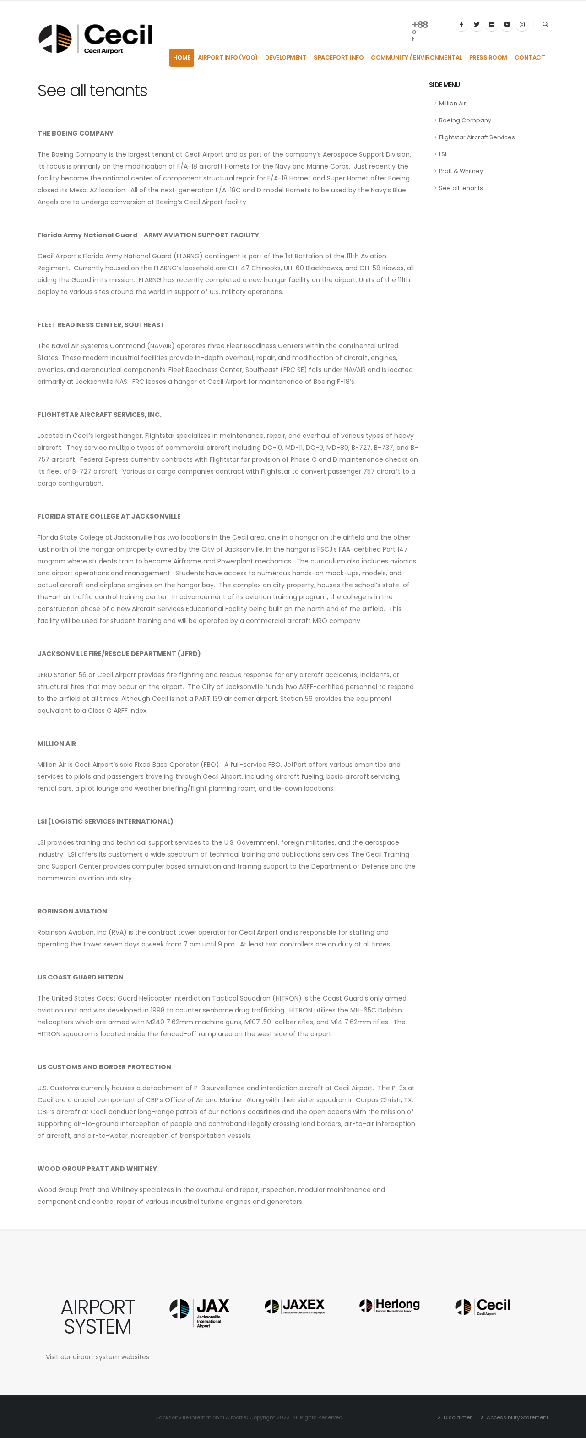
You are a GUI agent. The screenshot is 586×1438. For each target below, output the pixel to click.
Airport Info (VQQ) (228, 57)
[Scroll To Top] (570, 1427)
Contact (530, 57)
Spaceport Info (339, 57)
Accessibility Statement (516, 1417)
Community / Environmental (416, 57)
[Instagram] (521, 24)
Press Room (488, 57)
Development (286, 57)
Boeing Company (465, 120)
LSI (442, 154)
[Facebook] (461, 24)
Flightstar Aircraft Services (477, 137)
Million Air (452, 103)
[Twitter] (476, 24)
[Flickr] (491, 24)
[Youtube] (506, 24)
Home (181, 57)
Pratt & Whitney (461, 171)
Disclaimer (457, 1417)
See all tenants (461, 188)
